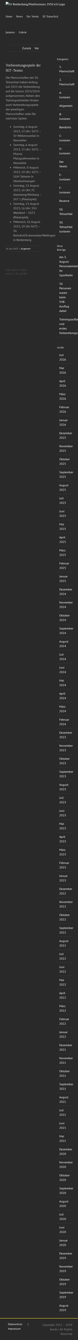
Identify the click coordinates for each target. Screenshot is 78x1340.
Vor (37, 48)
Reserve (64, 201)
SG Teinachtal (64, 211)
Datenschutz (15, 1324)
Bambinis (64, 127)
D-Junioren (64, 151)
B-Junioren (64, 116)
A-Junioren (64, 95)
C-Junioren (64, 138)
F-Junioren (64, 190)
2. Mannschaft (64, 82)
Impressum (14, 1328)
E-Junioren (64, 177)
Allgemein (26, 248)
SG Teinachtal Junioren (64, 226)
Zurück (26, 48)
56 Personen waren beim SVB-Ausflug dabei (65, 297)
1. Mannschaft (64, 69)
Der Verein (63, 164)
